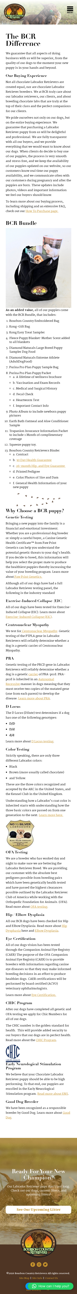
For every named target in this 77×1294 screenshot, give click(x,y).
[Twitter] (45, 1264)
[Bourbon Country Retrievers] (14, 12)
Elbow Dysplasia (46, 930)
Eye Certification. (44, 995)
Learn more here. (51, 815)
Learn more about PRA (34, 698)
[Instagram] (39, 1264)
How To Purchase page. (42, 211)
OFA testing (38, 907)
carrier (33, 674)
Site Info (37, 1278)
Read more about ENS (52, 1094)
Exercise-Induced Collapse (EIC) (29, 617)
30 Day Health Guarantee (34, 460)
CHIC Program (46, 1040)
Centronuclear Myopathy (39, 631)
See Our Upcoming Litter (39, 1209)
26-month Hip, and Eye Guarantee (41, 466)
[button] (50, 1286)
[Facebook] (32, 1264)
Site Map (24, 1278)
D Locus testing (42, 741)
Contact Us (51, 1278)
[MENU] (70, 8)
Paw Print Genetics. (28, 577)
